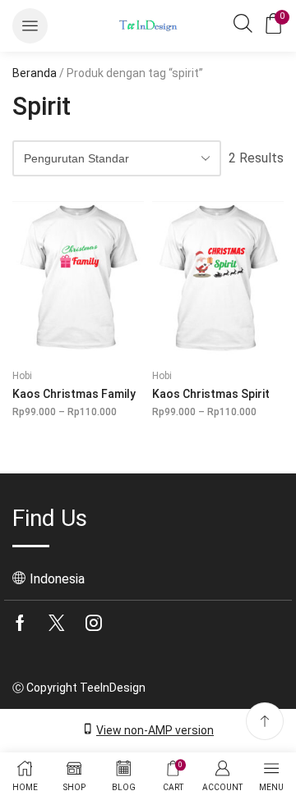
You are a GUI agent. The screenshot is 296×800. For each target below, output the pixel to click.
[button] (30, 25)
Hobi (22, 376)
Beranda (34, 73)
